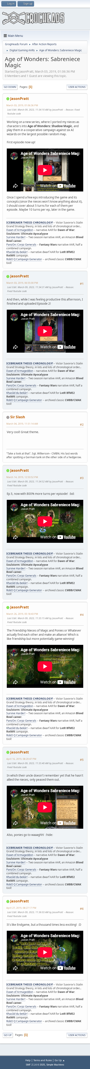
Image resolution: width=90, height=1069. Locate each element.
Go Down (10, 87)
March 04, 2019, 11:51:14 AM (22, 423)
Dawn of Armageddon (19, 230)
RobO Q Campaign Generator (24, 259)
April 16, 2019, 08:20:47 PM (21, 758)
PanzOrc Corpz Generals (21, 244)
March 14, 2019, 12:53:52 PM (22, 477)
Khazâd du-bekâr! (17, 252)
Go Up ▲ (60, 1060)
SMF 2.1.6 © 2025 (35, 1064)
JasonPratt (19, 98)
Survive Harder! (15, 237)
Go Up (8, 1035)
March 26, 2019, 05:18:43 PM (22, 613)
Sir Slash (17, 417)
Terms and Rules (42, 1060)
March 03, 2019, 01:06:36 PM (22, 105)
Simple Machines (55, 1064)
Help (28, 1060)
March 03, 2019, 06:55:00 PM (22, 282)
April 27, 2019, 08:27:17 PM (21, 907)
